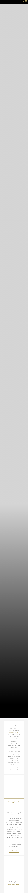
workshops (10, 767)
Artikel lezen (14, 850)
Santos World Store (13, 732)
